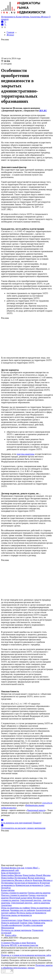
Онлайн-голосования (33, 925)
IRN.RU (43, 110)
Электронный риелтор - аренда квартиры (30, 903)
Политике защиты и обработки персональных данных (27, 966)
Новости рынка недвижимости (37, 920)
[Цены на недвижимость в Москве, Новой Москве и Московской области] (23, 14)
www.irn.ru (47, 803)
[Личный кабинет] (2, 22)
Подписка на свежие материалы (16, 930)
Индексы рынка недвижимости (31, 913)
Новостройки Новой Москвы (37, 875)
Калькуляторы (23, 17)
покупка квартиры (25, 454)
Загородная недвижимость (26, 883)
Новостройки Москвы (11, 875)
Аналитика (35, 17)
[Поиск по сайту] (5, 22)
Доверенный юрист (36, 810)
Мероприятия (7, 928)
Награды (5, 945)
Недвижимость (8, 17)
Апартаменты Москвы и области (16, 880)
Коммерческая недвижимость (29, 885)
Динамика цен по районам (22, 910)
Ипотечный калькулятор (20, 898)
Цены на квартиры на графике (15, 908)
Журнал (45, 17)
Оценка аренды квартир (39, 893)
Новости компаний (10, 923)
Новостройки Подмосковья (14, 878)
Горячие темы (26, 923)
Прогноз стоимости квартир (14, 895)
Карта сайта (10, 935)
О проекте (6, 943)
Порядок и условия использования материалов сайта (26, 955)
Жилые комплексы (36, 878)
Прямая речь (39, 923)
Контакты (31, 943)
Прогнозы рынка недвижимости (16, 915)
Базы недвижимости (10, 873)
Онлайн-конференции (11, 925)
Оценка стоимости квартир (14, 893)
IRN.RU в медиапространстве (24, 945)
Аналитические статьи (12, 920)
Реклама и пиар (18, 943)
